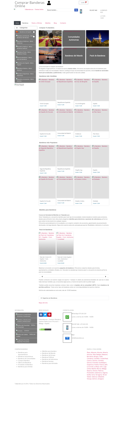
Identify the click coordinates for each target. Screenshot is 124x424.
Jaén (106, 365)
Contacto (63, 23)
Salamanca (98, 373)
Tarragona (98, 375)
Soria (93, 375)
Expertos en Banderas (50, 298)
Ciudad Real (104, 358)
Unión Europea (44, 103)
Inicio (17, 23)
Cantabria (90, 358)
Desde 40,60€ (43, 263)
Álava (88, 352)
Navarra (89, 371)
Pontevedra (90, 373)
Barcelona (90, 356)
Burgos (96, 356)
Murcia (99, 369)
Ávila (94, 354)
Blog (55, 23)
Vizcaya (89, 379)
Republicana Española (64, 102)
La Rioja (96, 367)
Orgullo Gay (78, 170)
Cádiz (101, 356)
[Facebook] (41, 315)
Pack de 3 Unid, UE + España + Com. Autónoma (46, 259)
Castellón (97, 358)
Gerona (89, 363)
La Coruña (90, 367)
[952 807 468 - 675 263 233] (67, 327)
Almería (105, 352)
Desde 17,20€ (43, 106)
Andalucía (78, 134)
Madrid (94, 369)
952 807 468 (93, 10)
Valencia (94, 377)
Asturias (89, 354)
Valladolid (101, 377)
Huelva (96, 365)
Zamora (94, 379)
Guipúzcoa (90, 365)
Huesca (101, 365)
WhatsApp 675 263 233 (79, 313)
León (101, 367)
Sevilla (89, 375)
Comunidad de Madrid (64, 133)
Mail (73, 335)
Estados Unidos (79, 201)
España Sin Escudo (45, 134)
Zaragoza (101, 379)
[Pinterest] (49, 315)
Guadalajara (102, 363)
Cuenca (89, 360)
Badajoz (98, 354)
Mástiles (47, 23)
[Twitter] (45, 315)
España (95, 103)
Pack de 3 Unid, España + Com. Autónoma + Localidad (65, 259)
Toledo (89, 377)
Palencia (100, 371)
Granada (95, 363)
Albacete (93, 352)
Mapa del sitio (43, 303)
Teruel (105, 375)
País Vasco (96, 134)
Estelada (95, 201)
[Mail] (67, 338)
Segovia (105, 373)
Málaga (104, 369)
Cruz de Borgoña (80, 103)
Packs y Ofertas (37, 23)
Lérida (89, 369)
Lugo (105, 367)
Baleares (105, 354)
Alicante (99, 352)
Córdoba (101, 360)
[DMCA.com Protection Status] (45, 330)
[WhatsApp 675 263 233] (67, 317)
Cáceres (94, 360)
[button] (25, 32)
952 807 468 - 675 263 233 (80, 324)
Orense (95, 371)
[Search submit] (76, 10)
